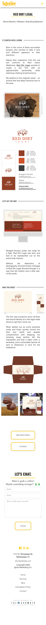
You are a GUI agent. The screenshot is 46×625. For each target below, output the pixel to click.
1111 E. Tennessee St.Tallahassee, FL (23, 555)
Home (23, 575)
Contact (23, 591)
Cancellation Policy (23, 587)
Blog (23, 583)
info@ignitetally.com (23, 561)
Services (23, 579)
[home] (8, 4)
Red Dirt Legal (23, 65)
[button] (42, 3)
